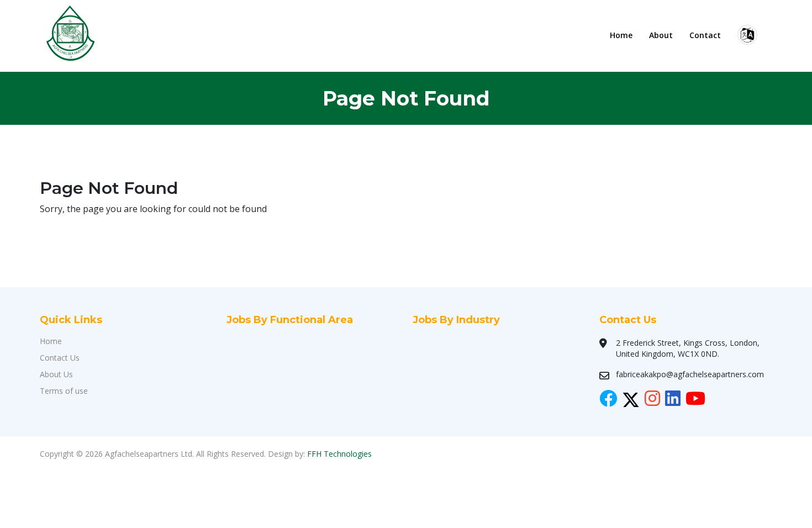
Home (621, 35)
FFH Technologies (339, 453)
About (661, 35)
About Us (56, 374)
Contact (705, 35)
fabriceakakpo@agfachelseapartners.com (690, 374)
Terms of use (64, 391)
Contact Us (60, 357)
